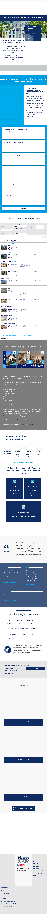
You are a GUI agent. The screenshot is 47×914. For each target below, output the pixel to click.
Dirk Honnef (7, 453)
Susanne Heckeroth (10, 582)
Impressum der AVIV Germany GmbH (26, 335)
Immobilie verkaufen (31, 620)
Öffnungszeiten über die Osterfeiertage (23, 172)
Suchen (44, 236)
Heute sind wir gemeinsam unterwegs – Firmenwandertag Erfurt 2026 (35, 90)
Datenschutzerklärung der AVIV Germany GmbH (9, 335)
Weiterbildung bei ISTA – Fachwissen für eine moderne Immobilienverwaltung (23, 185)
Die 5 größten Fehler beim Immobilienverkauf (23, 146)
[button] (8, 901)
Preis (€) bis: (31, 227)
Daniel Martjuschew (10, 600)
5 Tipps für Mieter (23, 198)
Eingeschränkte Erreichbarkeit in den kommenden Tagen (23, 159)
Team (36, 416)
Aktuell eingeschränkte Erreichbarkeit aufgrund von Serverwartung (23, 133)
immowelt (9, 338)
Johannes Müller (31, 584)
